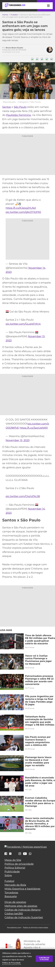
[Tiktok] (15, 854)
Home (5, 14)
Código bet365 (14, 913)
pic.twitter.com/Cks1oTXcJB (23, 496)
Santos (6, 107)
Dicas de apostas (15, 902)
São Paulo (20, 107)
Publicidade (12, 871)
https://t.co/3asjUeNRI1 (34, 427)
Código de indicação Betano (22, 909)
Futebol (14, 14)
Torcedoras (11, 892)
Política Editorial (15, 867)
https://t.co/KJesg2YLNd (21, 208)
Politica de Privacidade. (11, 963)
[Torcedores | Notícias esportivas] (15, 5)
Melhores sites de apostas (21, 905)
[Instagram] (19, 853)
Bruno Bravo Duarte (14, 48)
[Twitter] (10, 853)
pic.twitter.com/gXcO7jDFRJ (23, 212)
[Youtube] (25, 853)
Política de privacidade (19, 863)
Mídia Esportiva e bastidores (22, 888)
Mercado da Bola (15, 884)
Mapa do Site (13, 860)
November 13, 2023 (17, 440)
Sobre (8, 875)
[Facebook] (6, 853)
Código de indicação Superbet (24, 917)
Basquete (11, 896)
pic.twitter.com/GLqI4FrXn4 (23, 323)
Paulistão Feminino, (18, 115)
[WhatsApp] (30, 853)
